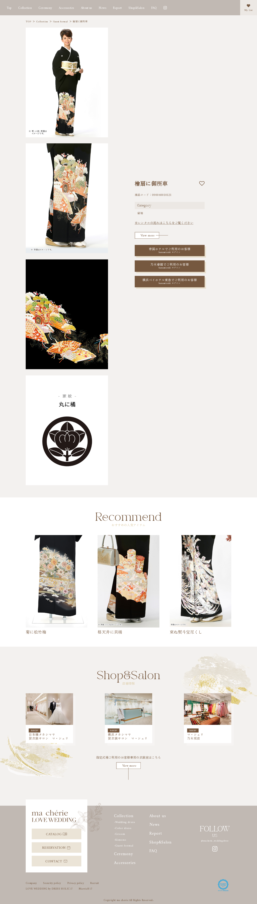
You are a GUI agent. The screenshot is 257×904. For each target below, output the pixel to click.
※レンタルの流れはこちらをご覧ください (164, 223)
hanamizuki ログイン (170, 249)
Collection (25, 7)
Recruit (94, 882)
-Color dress (122, 827)
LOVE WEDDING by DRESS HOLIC (48, 888)
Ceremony (45, 7)
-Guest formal (123, 845)
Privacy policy (75, 882)
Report (155, 832)
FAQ (154, 7)
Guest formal (60, 21)
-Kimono (120, 839)
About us (86, 7)
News (102, 7)
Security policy (52, 882)
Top (9, 7)
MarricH (84, 888)
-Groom (119, 833)
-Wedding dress (124, 821)
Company (31, 882)
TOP (28, 21)
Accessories (66, 7)
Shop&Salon (136, 7)
